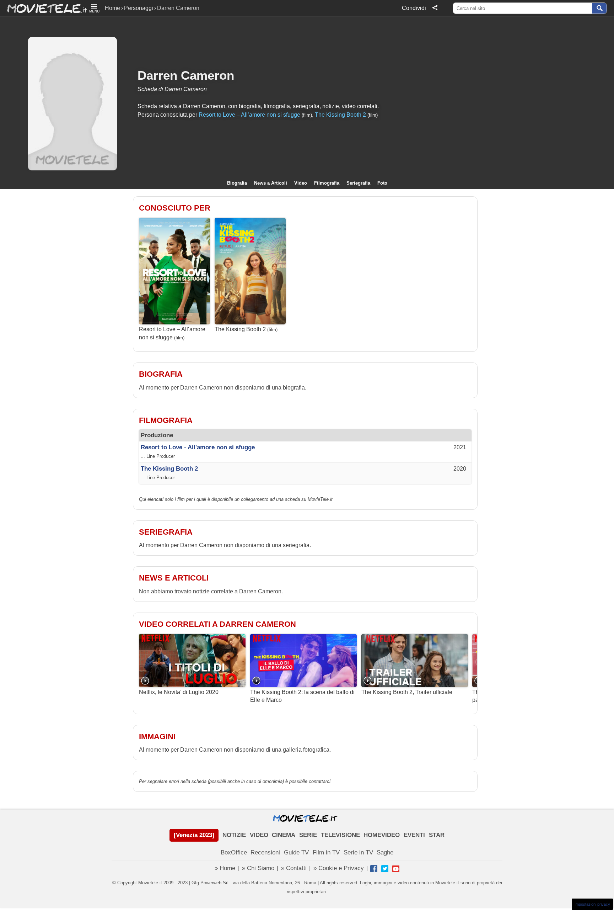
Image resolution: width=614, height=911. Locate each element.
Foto (382, 183)
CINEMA (283, 835)
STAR (437, 835)
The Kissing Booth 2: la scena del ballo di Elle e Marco (302, 696)
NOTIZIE (234, 835)
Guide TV (296, 852)
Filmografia (326, 183)
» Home (225, 868)
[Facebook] (373, 868)
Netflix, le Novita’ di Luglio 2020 (179, 692)
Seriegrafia (358, 183)
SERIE (308, 835)
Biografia (237, 183)
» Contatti (294, 868)
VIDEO (259, 835)
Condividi (414, 8)
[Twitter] (384, 868)
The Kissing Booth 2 (340, 115)
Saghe (385, 852)
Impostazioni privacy (592, 904)
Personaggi (138, 8)
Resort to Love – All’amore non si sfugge (249, 115)
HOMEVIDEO (381, 835)
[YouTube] (395, 868)
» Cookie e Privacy (338, 868)
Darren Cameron (186, 75)
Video (300, 183)
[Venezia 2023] (194, 835)
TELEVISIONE (340, 835)
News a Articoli (270, 183)
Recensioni (265, 852)
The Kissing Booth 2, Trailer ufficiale (406, 692)
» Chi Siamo (258, 868)
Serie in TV (358, 852)
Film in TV (326, 852)
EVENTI (414, 835)
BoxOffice (234, 852)
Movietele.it (43, 8)
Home (112, 8)
